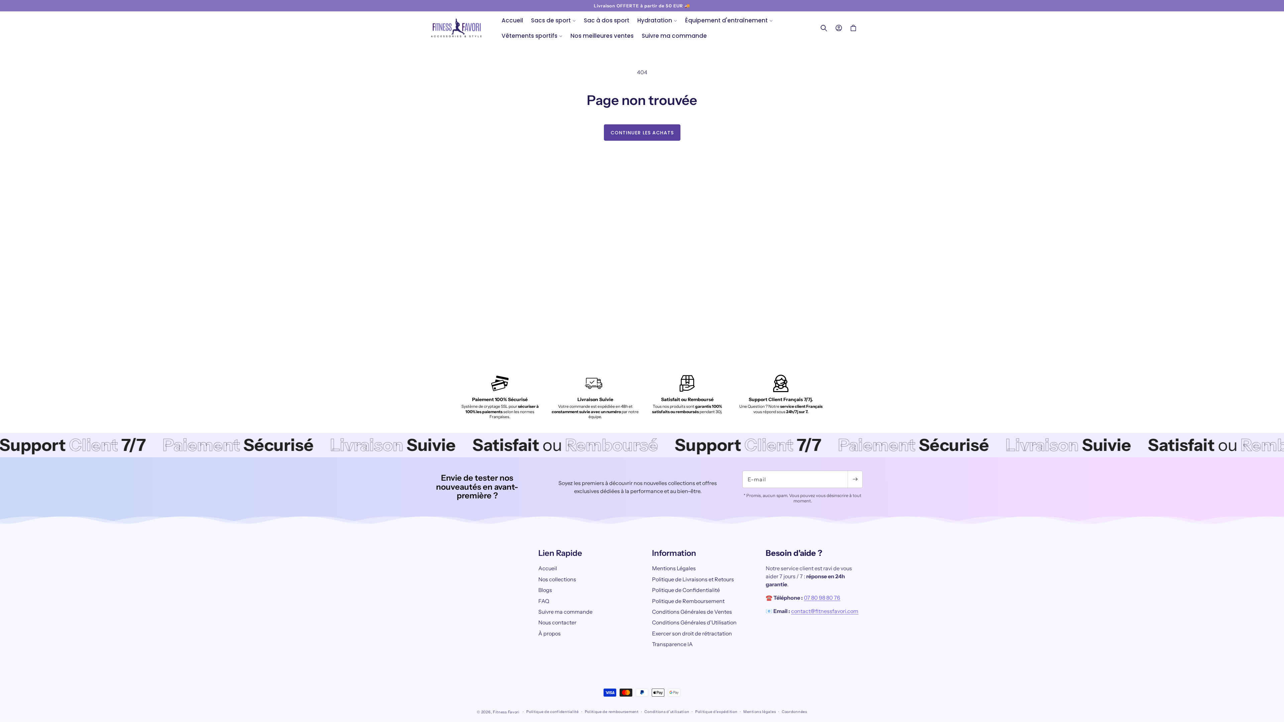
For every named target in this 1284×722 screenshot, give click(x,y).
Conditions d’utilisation (666, 711)
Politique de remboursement (612, 711)
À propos (549, 633)
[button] (553, 20)
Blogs (545, 590)
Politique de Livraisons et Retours (693, 579)
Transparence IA (672, 644)
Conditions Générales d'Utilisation (694, 622)
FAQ (543, 601)
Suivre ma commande (565, 611)
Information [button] (674, 553)
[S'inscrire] (855, 479)
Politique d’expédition (716, 711)
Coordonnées (794, 711)
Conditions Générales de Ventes (692, 611)
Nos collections (557, 579)
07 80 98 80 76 (822, 597)
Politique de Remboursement (688, 601)
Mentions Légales (674, 568)
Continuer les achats (642, 132)
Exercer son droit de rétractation (692, 633)
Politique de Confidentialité (686, 590)
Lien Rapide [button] (560, 553)
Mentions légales (759, 711)
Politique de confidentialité (552, 711)
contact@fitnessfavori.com (824, 611)
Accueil (547, 568)
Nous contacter (557, 622)
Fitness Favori (506, 712)
